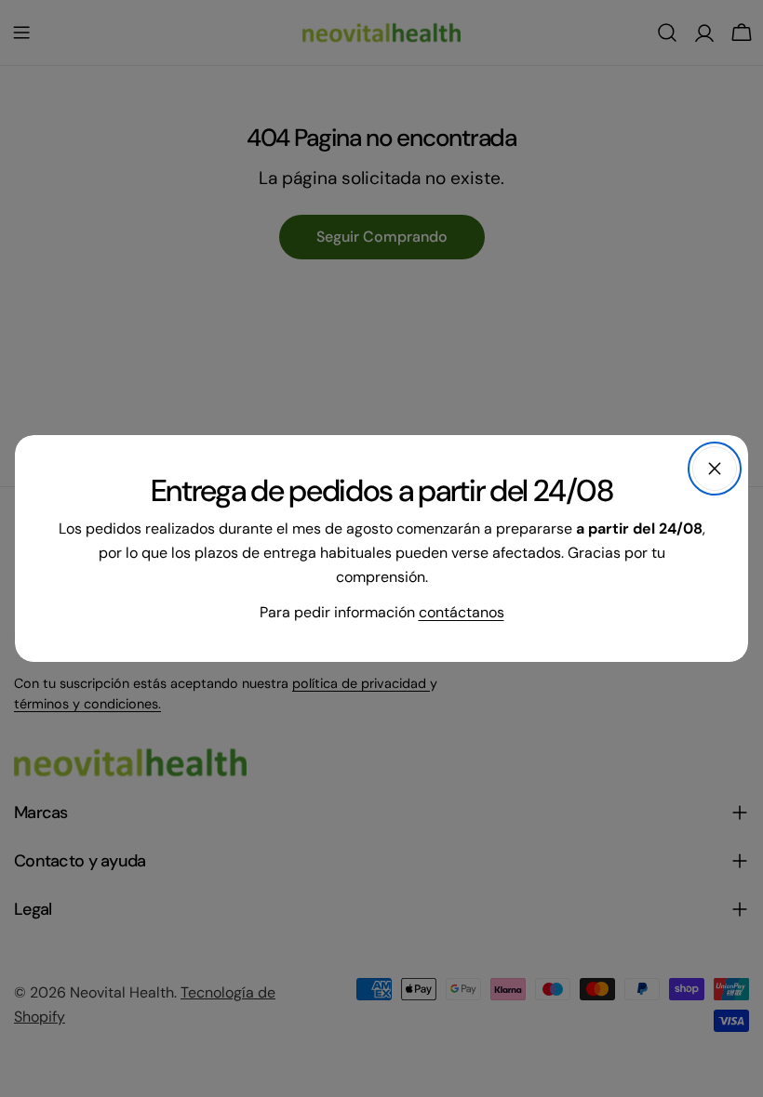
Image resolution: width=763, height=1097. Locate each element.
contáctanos (461, 612)
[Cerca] (714, 468)
